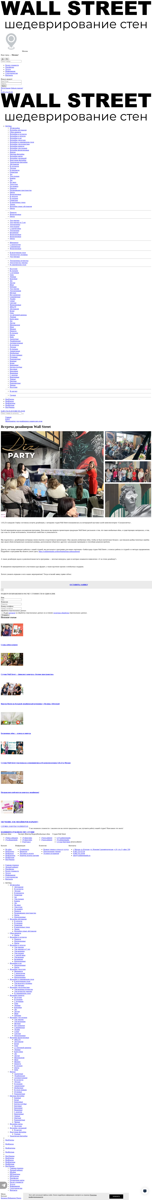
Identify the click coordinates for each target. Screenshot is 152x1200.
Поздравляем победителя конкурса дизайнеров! (20, 792)
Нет (7, 59)
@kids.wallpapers (11, 838)
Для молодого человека (19, 255)
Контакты (9, 75)
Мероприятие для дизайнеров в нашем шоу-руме (23, 421)
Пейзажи (13, 287)
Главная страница (12, 865)
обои (8, 849)
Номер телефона (7, 606)
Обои (8, 126)
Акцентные (14, 339)
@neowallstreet (46, 838)
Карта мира (14, 319)
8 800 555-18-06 (79, 853)
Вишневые (14, 373)
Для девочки (14, 220)
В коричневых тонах (17, 202)
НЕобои (13, 1172)
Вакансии (23, 851)
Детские (13, 168)
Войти (4, 86)
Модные (13, 293)
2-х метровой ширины (18, 315)
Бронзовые (14, 371)
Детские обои (6, 834)
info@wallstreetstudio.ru (81, 855)
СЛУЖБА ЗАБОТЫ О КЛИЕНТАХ (14, 826)
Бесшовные (14, 232)
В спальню (14, 198)
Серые (12, 301)
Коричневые (14, 377)
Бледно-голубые (16, 367)
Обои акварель (15, 132)
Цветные (13, 381)
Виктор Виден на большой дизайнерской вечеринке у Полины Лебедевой (30, 704)
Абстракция (14, 164)
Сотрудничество (11, 73)
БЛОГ (7, 419)
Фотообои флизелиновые (19, 150)
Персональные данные (52, 851)
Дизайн (12, 299)
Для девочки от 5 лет (18, 222)
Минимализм (15, 325)
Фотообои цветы (16, 156)
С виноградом (15, 245)
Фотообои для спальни (18, 148)
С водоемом (14, 273)
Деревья (13, 277)
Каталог (4, 846)
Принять (116, 1196)
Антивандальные (16, 343)
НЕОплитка (14, 1176)
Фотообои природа (17, 146)
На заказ (13, 182)
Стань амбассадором (9, 645)
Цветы (12, 192)
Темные (13, 379)
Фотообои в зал (16, 138)
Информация (10, 71)
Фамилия (4, 602)
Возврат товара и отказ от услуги (56, 849)
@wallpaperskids (11, 840)
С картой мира (15, 228)
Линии (12, 204)
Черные (13, 385)
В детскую (14, 196)
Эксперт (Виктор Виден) (27, 834)
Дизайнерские (15, 341)
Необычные (14, 353)
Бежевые (13, 361)
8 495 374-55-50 (79, 851)
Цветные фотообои (17, 154)
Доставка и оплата (27, 853)
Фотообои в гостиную (18, 134)
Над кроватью (15, 295)
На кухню (13, 269)
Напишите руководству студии (17, 832)
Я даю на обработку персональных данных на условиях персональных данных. (45, 613)
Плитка (9, 399)
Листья (12, 283)
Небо (12, 337)
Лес (11, 180)
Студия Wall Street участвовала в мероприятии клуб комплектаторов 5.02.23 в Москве (36, 763)
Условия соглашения (51, 853)
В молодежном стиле (18, 253)
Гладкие (13, 395)
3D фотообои (15, 128)
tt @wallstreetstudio (64, 838)
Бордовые (13, 369)
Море (12, 285)
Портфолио (9, 67)
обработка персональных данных (13, 611)
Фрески (13, 152)
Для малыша (14, 230)
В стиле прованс (16, 355)
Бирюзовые (14, 365)
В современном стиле (18, 265)
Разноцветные (15, 359)
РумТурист (26, 842)
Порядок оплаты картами (29, 855)
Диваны (9, 407)
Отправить (5, 615)
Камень (12, 178)
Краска (9, 401)
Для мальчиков (15, 291)
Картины (10, 403)
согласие (12, 613)
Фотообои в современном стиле (22, 142)
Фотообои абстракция (18, 130)
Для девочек (14, 289)
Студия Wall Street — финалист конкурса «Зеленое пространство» (27, 674)
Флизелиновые (15, 194)
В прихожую (14, 170)
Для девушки (15, 257)
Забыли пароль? (17, 88)
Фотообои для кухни (18, 140)
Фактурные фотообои (18, 160)
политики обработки (61, 613)
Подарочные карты (17, 1180)
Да (3, 59)
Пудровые (13, 357)
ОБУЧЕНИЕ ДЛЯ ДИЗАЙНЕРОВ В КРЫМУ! (19, 822)
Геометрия (14, 172)
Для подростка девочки (19, 263)
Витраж (9, 405)
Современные (15, 247)
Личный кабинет (11, 867)
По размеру (14, 186)
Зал (11, 174)
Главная (8, 417)
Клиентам (43, 846)
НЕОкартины (15, 1174)
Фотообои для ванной (18, 158)
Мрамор (13, 329)
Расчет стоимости (12, 65)
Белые (12, 311)
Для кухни (14, 184)
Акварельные (15, 351)
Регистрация (5, 88)
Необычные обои (43, 834)
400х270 (13, 307)
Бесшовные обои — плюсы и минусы (16, 733)
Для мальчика (15, 224)
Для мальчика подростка (19, 261)
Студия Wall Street (59, 834)
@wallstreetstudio (63, 840)
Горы (12, 275)
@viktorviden (27, 838)
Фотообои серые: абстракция (21, 206)
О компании (24, 849)
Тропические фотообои (18, 162)
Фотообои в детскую (18, 136)
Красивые (13, 279)
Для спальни (14, 176)
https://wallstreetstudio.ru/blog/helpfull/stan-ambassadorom (59, 551)
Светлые (13, 303)
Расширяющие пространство (21, 190)
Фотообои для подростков (20, 144)
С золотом (14, 375)
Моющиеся (14, 243)
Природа (13, 188)
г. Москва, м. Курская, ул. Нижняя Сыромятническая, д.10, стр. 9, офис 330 (101, 849)
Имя (2, 597)
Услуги (8, 69)
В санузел (13, 391)
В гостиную (14, 166)
